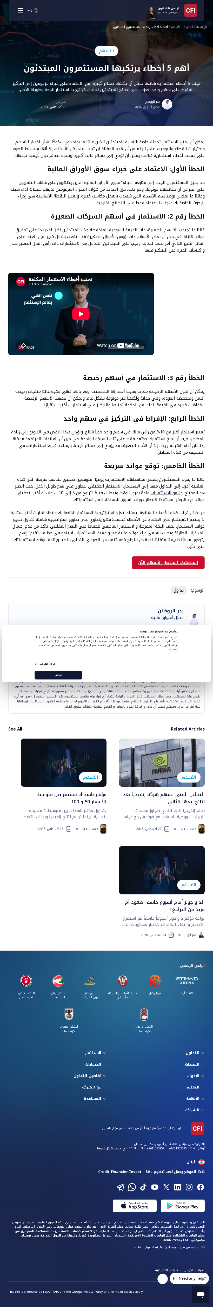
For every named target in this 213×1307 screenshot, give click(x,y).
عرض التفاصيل (47, 664)
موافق (58, 675)
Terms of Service (122, 1292)
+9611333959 (155, 1148)
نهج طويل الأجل (50, 486)
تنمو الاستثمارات (166, 493)
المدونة (188, 27)
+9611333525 (178, 1148)
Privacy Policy (93, 1292)
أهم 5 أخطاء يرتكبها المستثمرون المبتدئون (140, 27)
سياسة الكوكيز (194, 1270)
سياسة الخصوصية (166, 1270)
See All (15, 729)
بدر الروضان (152, 102)
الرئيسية (201, 27)
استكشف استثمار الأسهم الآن (168, 563)
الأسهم (176, 27)
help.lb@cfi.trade (109, 1148)
